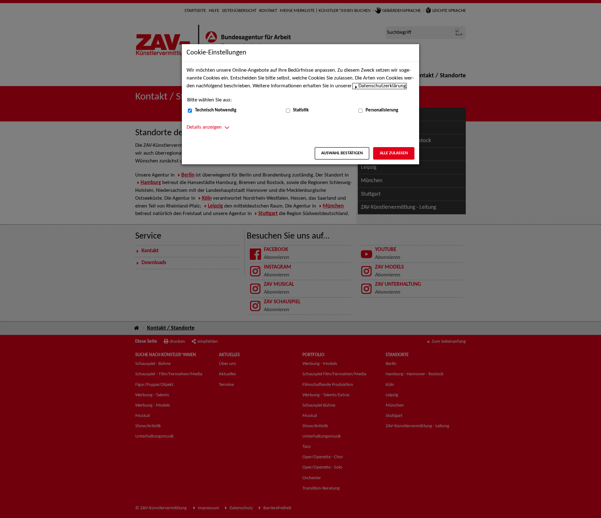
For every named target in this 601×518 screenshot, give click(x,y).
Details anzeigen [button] (204, 127)
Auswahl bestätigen (342, 153)
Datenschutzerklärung (382, 86)
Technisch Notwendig (215, 110)
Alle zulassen (394, 153)
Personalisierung (382, 110)
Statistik (301, 110)
